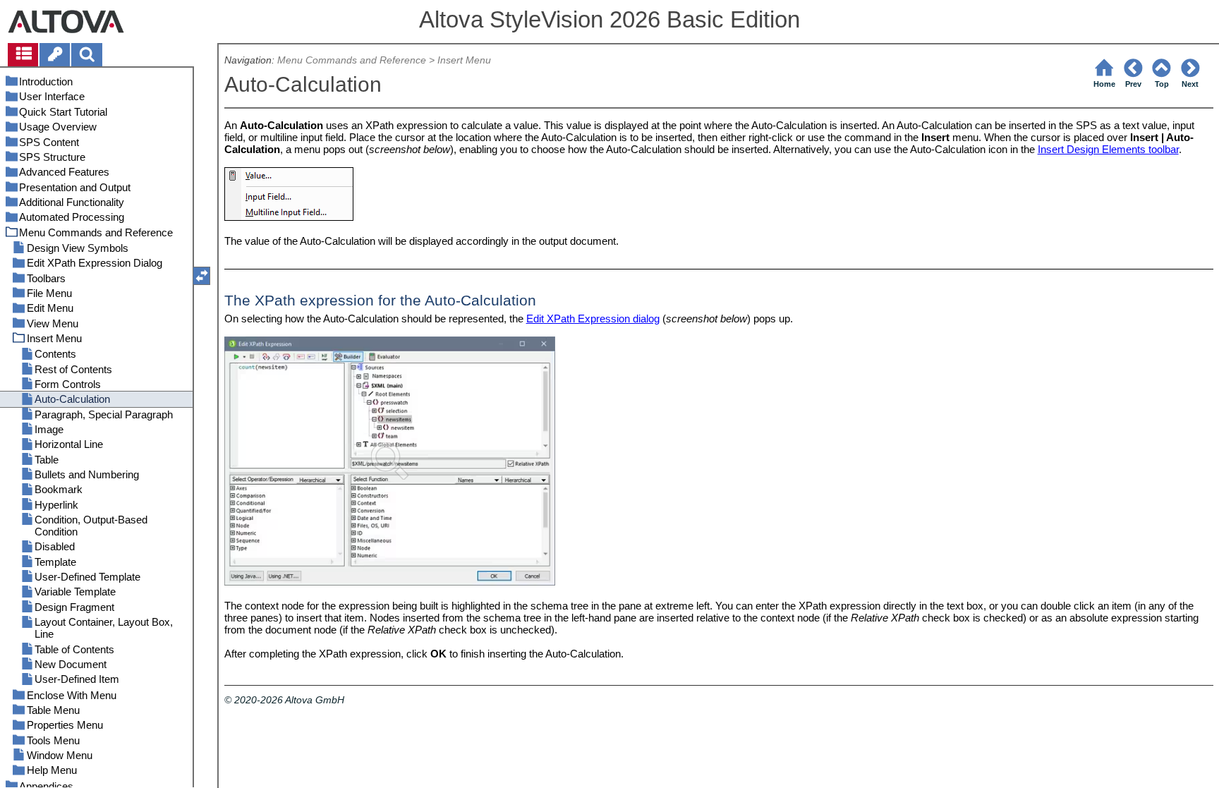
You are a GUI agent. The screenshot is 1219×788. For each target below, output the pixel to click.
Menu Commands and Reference (351, 60)
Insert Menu (464, 60)
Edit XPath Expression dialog (593, 319)
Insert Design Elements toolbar (1108, 149)
